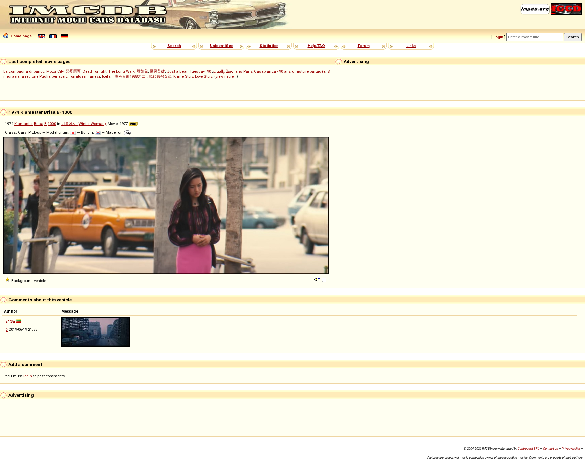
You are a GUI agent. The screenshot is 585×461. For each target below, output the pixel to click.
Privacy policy (571, 448)
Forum (364, 45)
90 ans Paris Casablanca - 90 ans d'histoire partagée (266, 71)
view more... (226, 76)
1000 (52, 123)
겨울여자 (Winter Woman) (83, 123)
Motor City (55, 71)
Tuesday (197, 71)
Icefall (107, 76)
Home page (21, 36)
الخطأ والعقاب (223, 71)
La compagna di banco (23, 71)
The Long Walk (121, 71)
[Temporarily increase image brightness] (317, 279)
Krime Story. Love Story (192, 76)
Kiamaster (23, 123)
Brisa (38, 123)
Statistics (269, 45)
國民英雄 (157, 71)
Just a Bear (177, 71)
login (27, 376)
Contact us (550, 448)
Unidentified (221, 45)
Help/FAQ (316, 45)
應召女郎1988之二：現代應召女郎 (143, 76)
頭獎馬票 (73, 71)
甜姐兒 (142, 71)
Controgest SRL (528, 448)
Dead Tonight (94, 71)
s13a (10, 321)
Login (498, 37)
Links (411, 45)
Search (174, 45)
